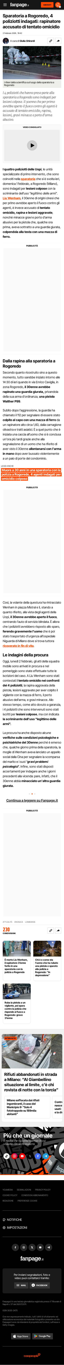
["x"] (30, 1156)
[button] (58, 41)
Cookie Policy (10, 1195)
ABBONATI (47, 5)
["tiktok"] (6, 1156)
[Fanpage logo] (19, 5)
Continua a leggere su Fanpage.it (32, 800)
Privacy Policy (43, 1189)
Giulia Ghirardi (27, 40)
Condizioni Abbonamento (34, 1195)
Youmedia (8, 1189)
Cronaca (18, 922)
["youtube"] (22, 1156)
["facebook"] (38, 1156)
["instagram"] (14, 1156)
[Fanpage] (32, 1259)
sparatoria (28, 179)
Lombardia (30, 922)
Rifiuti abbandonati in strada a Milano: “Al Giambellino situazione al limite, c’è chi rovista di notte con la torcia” (31, 1082)
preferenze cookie (27, 1200)
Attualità (7, 922)
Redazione (8, 1200)
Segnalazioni (24, 1189)
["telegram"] (46, 1156)
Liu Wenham (11, 198)
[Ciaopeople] (32, 1355)
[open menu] (4, 4)
